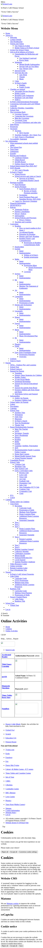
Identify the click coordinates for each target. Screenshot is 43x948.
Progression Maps (30, 265)
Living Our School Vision (19, 50)
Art (16, 290)
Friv (7, 761)
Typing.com (10, 750)
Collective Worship (22, 551)
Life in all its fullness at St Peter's (22, 52)
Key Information (12, 141)
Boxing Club (24, 473)
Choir (21, 493)
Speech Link (10, 650)
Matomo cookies (13, 903)
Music (21, 79)
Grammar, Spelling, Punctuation (26, 446)
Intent (21, 251)
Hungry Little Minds (13, 724)
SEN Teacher (24, 133)
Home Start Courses (22, 454)
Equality (13, 154)
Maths (17, 259)
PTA (12, 495)
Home (8, 33)
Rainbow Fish (15, 589)
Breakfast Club (20, 466)
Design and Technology (23, 305)
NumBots (5, 709)
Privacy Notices (20, 214)
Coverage (27, 272)
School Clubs (15, 462)
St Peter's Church (16, 172)
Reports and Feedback (18, 156)
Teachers (18, 131)
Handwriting (19, 247)
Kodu (8, 754)
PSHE (17, 346)
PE (16, 338)
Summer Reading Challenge (25, 562)
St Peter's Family (21, 83)
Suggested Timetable (26, 520)
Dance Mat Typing (12, 765)
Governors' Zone (21, 120)
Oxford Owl (10, 730)
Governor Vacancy (21, 114)
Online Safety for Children (19, 502)
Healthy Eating (20, 377)
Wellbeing (18, 62)
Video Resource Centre (18, 564)
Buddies (22, 85)
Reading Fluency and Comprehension (27, 240)
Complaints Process (17, 460)
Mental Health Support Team (25, 456)
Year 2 (17, 524)
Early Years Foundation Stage (25, 352)
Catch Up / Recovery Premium (26, 201)
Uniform (13, 359)
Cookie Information (13, 810)
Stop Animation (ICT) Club (29, 487)
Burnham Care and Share (24, 98)
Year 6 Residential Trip (18, 570)
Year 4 (17, 537)
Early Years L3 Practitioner (24, 137)
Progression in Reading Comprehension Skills (32, 244)
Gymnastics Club (25, 491)
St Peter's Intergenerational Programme (24, 102)
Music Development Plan (28, 336)
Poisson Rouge (11, 742)
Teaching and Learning (23, 222)
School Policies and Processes (25, 218)
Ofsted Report (20, 160)
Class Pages (14, 504)
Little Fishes (14, 576)
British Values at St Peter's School (27, 48)
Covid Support (20, 560)
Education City (11, 738)
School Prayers (20, 174)
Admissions (14, 151)
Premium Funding (16, 183)
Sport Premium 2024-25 (28, 189)
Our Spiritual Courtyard (27, 58)
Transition (18, 373)
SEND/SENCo (15, 205)
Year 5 (17, 545)
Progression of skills (26, 303)
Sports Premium (20, 187)
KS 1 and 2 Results (22, 170)
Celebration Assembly (23, 553)
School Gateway (16, 369)
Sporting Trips (20, 413)
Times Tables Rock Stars (7, 696)
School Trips (14, 410)
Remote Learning (25, 539)
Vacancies (13, 129)
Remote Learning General (24, 549)
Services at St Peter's (26, 178)
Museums (18, 419)
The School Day (16, 147)
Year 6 (17, 547)
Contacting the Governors (24, 116)
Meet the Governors (22, 118)
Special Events (20, 71)
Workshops (19, 415)
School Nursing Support (23, 458)
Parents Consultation (22, 212)
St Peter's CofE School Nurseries (22, 574)
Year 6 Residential (21, 435)
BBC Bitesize (10, 793)
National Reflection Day (23, 558)
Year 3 (17, 527)
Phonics (17, 344)
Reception (18, 506)
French (17, 323)
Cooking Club (20, 464)
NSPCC (18, 100)
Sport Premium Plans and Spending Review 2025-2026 (30, 198)
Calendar (13, 408)
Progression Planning (27, 355)
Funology (9, 757)
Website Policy (11, 813)
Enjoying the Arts (21, 73)
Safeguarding (19, 216)
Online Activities (16, 566)
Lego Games (10, 797)
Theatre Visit (19, 425)
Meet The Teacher (21, 429)
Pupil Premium (20, 185)
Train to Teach (15, 361)
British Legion (20, 93)
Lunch (12, 498)
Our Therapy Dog (25, 69)
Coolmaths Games (12, 789)
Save (21, 946)
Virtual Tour (14, 605)
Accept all (13, 852)
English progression (31, 257)
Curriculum (14, 224)
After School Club (21, 469)
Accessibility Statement (18, 139)
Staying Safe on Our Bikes (29, 66)
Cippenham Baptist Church (29, 180)
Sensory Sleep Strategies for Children (28, 375)
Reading (18, 226)
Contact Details (15, 40)
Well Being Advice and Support (26, 394)
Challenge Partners (21, 158)
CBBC (8, 781)
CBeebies (9, 785)
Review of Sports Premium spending (30, 192)
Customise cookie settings (28, 852)
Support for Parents (17, 371)
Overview (22, 357)
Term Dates (14, 149)
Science (17, 274)
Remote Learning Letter (18, 568)
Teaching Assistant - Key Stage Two (28, 135)
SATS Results (15, 168)
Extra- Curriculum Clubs (24, 471)
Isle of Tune (10, 777)
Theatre (22, 77)
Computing (19, 297)
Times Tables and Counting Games (18, 773)
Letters (12, 404)
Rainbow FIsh (20, 601)
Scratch (8, 734)
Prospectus (14, 127)
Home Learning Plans (27, 514)
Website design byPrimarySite (17, 823)
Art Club (22, 479)
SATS (17, 431)
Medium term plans (22, 582)
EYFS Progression (21, 580)
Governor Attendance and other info (28, 122)
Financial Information (18, 203)
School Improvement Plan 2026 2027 (23, 166)
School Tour (14, 110)
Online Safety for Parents (19, 402)
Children (9, 500)
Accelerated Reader (26, 232)
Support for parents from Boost (26, 388)
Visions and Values (17, 44)
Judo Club (23, 485)
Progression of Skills (26, 510)
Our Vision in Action (22, 46)
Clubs (17, 81)
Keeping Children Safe (23, 400)
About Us (9, 35)
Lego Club (23, 475)
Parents (8, 363)
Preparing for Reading (27, 234)
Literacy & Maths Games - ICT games (19, 769)
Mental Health (20, 556)
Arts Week (23, 75)
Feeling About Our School (24, 164)
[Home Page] (6, 4)
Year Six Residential (22, 423)
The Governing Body (18, 112)
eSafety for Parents (21, 398)
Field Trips (18, 417)
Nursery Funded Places (18, 597)
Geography (19, 311)
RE (16, 280)
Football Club (24, 481)
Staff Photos (14, 124)
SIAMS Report (20, 162)
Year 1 (17, 522)
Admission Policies (22, 209)
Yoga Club (23, 477)
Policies (13, 207)
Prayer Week (24, 60)
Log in (8, 609)
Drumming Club (25, 483)
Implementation (25, 253)
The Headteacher (16, 42)
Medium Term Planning (27, 512)
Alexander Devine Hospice (24, 91)
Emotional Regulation (23, 381)
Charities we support (17, 89)
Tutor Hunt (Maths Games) (15, 804)
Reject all (5, 852)
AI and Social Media (22, 379)
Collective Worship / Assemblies (21, 108)
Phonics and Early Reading (29, 236)
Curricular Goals (25, 508)
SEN (16, 448)
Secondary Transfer (22, 433)
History (17, 317)
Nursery (8, 572)
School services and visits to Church (28, 176)
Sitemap (8, 808)
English (17, 249)
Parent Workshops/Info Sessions (21, 427)
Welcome (13, 37)
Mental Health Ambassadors (29, 64)
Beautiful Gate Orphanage (24, 95)
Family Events (24, 87)
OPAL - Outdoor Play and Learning (23, 365)
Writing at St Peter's (31, 255)
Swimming (23, 195)
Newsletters (14, 406)
